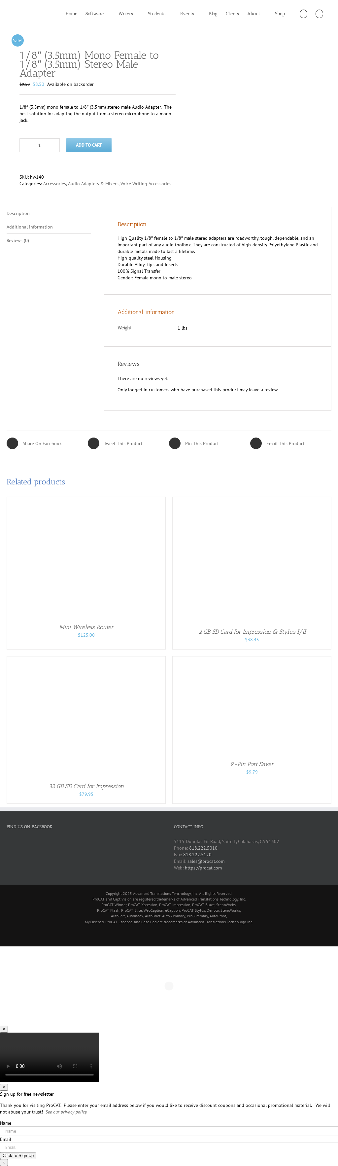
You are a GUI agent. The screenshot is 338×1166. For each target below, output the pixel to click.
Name (5, 1123)
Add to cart (89, 145)
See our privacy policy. (66, 1112)
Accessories (54, 184)
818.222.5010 (203, 848)
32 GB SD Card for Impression (86, 786)
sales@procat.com (205, 861)
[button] (319, 14)
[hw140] (84, 31)
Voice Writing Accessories (145, 184)
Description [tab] (18, 213)
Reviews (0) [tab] (18, 240)
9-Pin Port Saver (252, 764)
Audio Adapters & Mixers (93, 184)
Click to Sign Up (18, 1155)
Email (5, 1139)
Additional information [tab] (30, 227)
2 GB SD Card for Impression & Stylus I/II (252, 631)
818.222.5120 (197, 855)
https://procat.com (203, 868)
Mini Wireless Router (86, 627)
